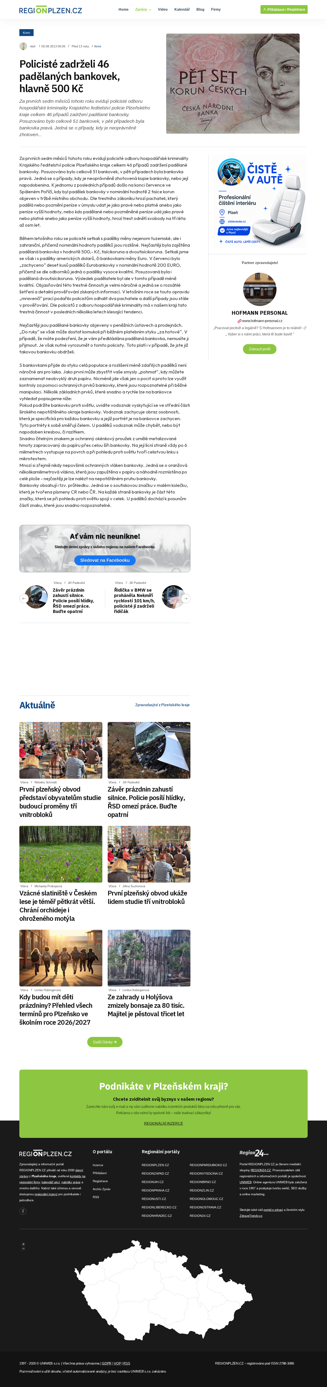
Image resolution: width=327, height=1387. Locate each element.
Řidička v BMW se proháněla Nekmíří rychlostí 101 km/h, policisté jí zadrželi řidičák (134, 600)
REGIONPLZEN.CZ (155, 1165)
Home (124, 9)
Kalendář (182, 9)
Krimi (26, 32)
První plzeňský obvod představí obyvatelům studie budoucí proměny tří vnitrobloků (60, 802)
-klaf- (32, 46)
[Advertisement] (104, 658)
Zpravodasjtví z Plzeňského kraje (162, 705)
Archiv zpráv (102, 1189)
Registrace (296, 9)
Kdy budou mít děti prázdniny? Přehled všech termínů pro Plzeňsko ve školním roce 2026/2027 (55, 1009)
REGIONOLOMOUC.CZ (206, 1199)
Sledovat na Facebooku (105, 560)
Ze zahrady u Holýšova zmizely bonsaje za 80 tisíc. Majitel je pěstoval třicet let (146, 1005)
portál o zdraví (273, 1210)
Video (163, 9)
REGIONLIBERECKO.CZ (159, 1207)
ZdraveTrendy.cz (251, 1216)
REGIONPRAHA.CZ (156, 1190)
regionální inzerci (45, 1194)
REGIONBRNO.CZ (203, 1182)
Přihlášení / (276, 9)
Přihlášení (100, 1173)
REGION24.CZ (200, 1216)
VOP (117, 1363)
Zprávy (141, 9)
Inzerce (98, 1165)
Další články (103, 1042)
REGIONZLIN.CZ (202, 1190)
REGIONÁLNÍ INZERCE (163, 1123)
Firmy (216, 9)
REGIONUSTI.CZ (154, 1199)
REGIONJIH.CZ (153, 1182)
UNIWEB (245, 1182)
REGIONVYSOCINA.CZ (206, 1173)
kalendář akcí (51, 1182)
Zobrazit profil (259, 349)
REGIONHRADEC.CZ (157, 1216)
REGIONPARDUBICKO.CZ (208, 1165)
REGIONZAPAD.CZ (155, 1173)
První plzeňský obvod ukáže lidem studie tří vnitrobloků (147, 897)
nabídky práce (71, 1182)
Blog (200, 9)
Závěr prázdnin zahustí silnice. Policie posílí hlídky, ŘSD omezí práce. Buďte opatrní (73, 600)
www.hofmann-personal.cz (262, 321)
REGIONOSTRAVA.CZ (205, 1207)
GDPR (106, 1363)
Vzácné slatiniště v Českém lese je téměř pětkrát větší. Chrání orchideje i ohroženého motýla (58, 906)
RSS (96, 1197)
